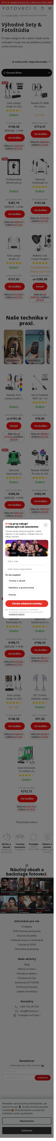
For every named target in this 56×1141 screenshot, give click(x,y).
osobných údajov (17, 614)
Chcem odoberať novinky (27, 603)
